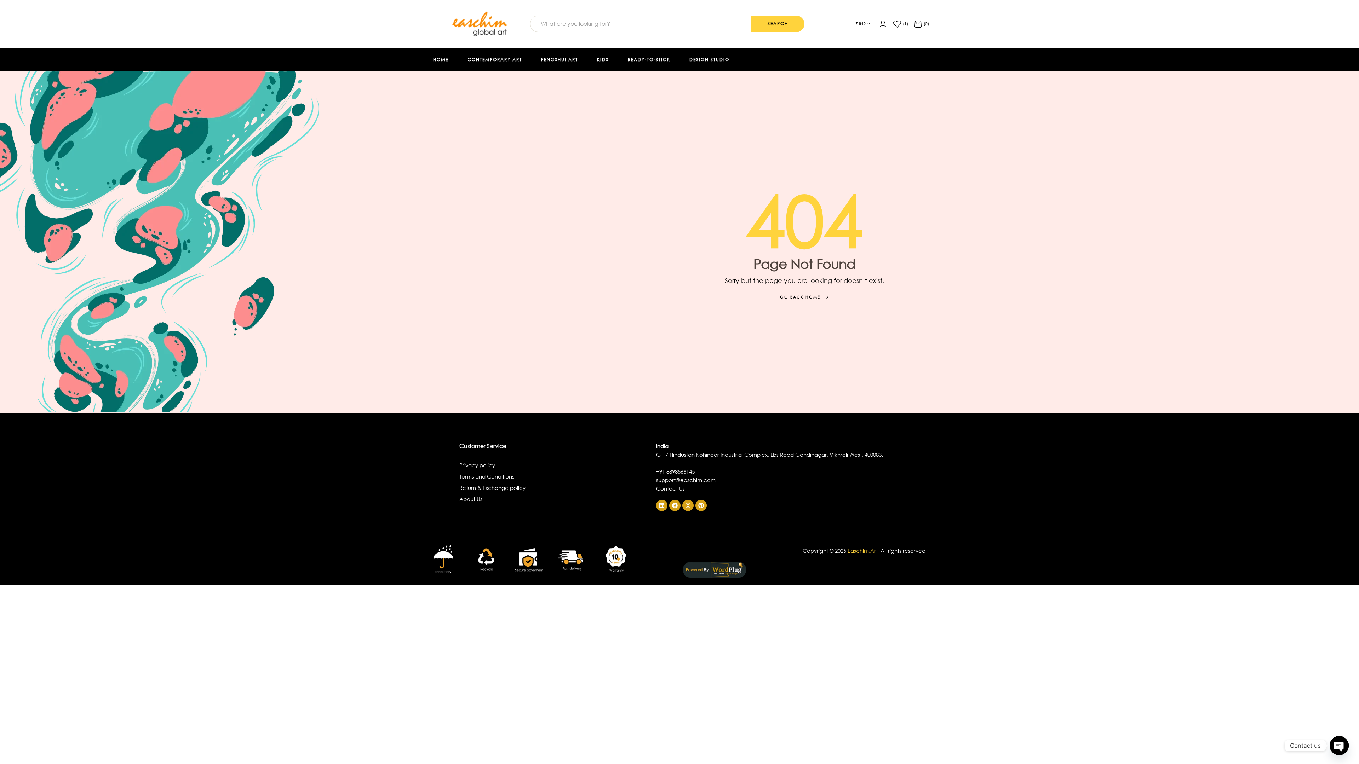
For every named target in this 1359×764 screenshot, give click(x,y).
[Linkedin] (661, 505)
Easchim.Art (863, 550)
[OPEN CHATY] (1339, 745)
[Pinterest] (701, 505)
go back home (800, 297)
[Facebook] (675, 505)
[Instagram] (688, 505)
